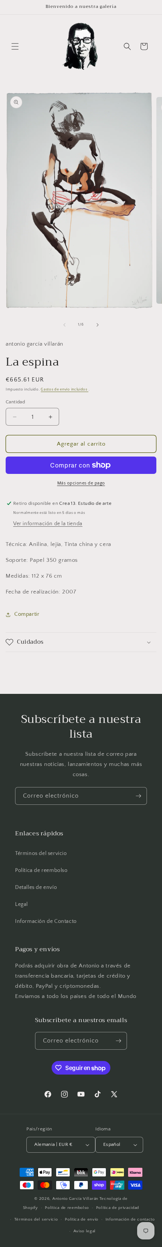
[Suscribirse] (138, 796)
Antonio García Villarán (75, 1198)
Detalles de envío (36, 887)
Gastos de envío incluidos (64, 389)
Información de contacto (130, 1219)
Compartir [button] (26, 614)
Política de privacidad (117, 1207)
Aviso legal (84, 1231)
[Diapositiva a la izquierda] (64, 325)
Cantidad (15, 401)
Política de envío (81, 1219)
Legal (21, 904)
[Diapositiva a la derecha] (97, 325)
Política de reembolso (41, 870)
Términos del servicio (41, 853)
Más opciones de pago (81, 483)
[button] (15, 46)
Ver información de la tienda (48, 524)
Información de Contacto (46, 921)
